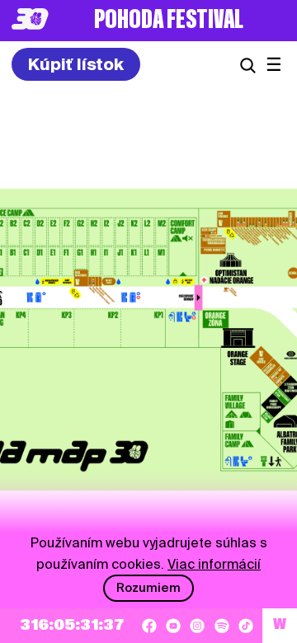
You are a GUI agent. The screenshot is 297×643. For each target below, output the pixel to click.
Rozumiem (148, 587)
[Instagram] (197, 625)
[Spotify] (221, 625)
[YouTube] (173, 625)
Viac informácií (214, 564)
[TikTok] (245, 625)
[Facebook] (149, 625)
